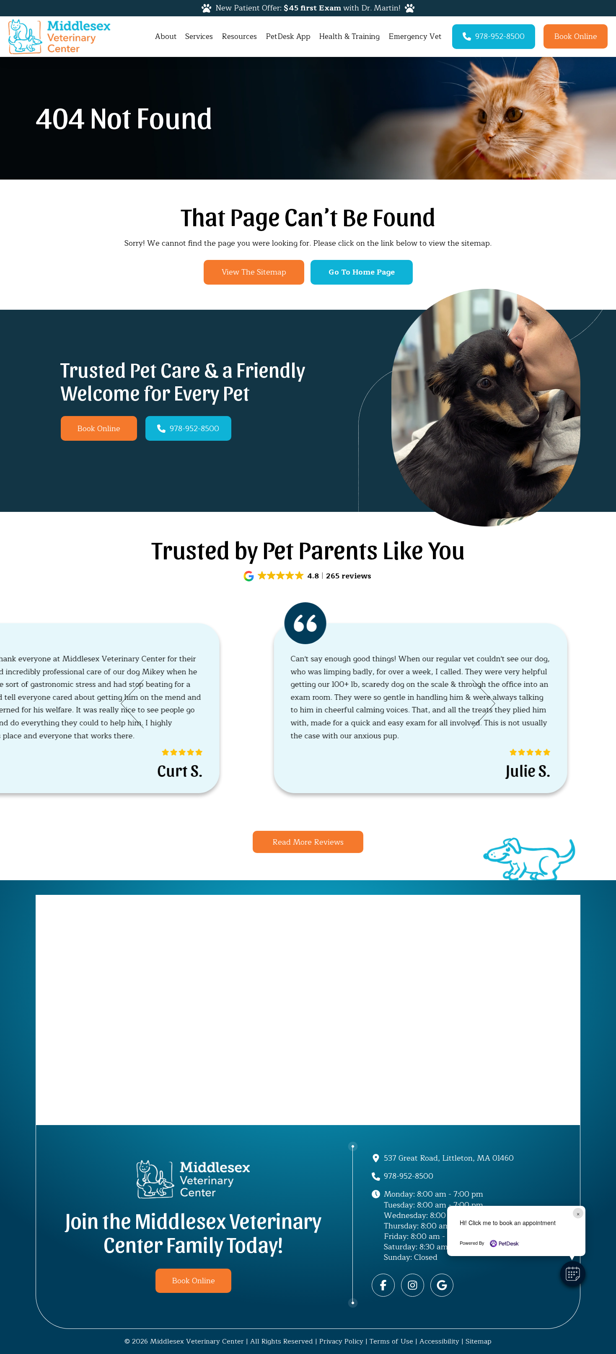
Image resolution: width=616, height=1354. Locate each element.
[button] (308, 576)
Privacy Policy (341, 1341)
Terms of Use (391, 1341)
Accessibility (439, 1341)
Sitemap (479, 1341)
